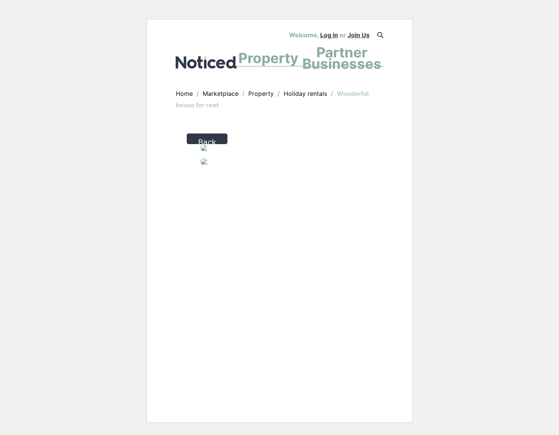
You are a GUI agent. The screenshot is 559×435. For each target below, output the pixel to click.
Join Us (359, 35)
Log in (329, 35)
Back (207, 140)
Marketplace (220, 93)
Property (268, 58)
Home (184, 93)
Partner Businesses (341, 58)
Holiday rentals (305, 93)
